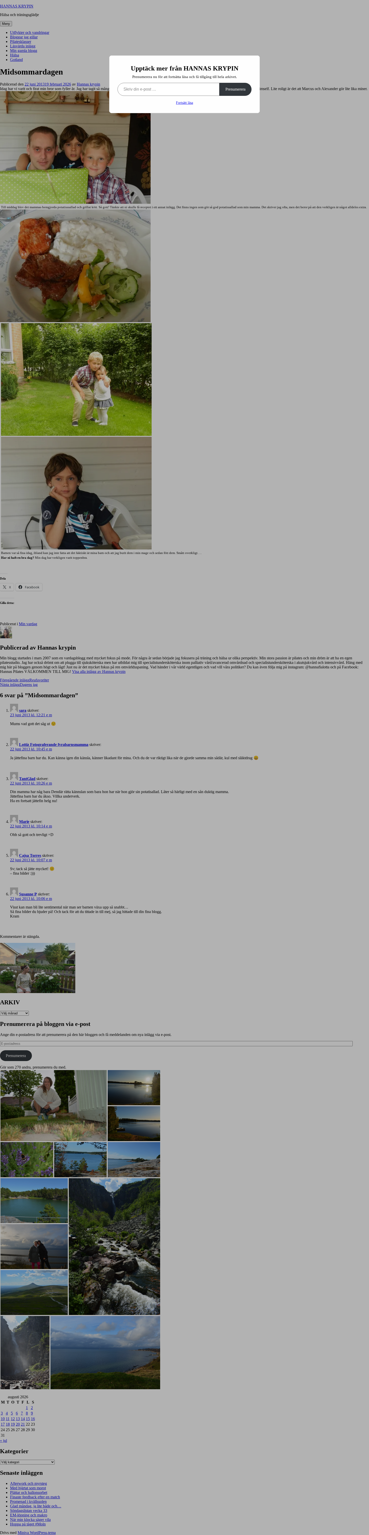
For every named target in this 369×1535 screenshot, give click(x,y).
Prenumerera (235, 89)
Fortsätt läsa (184, 103)
